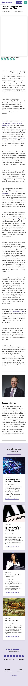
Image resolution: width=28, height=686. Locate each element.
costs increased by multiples (17, 311)
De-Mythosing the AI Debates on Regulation (13, 480)
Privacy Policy (13, 675)
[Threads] (20, 656)
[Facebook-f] (11, 656)
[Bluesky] (23, 656)
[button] (25, 2)
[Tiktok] (14, 656)
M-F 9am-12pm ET (7, 671)
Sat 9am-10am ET (20, 671)
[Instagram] (8, 656)
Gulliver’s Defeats (11, 621)
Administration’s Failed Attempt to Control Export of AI (13, 529)
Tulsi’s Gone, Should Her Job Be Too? (13, 576)
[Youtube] (17, 656)
